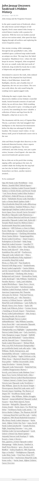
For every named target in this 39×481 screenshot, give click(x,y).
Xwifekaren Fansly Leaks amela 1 (20, 410)
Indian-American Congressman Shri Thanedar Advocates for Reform (18, 292)
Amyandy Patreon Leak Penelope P (15, 436)
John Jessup (5, 15)
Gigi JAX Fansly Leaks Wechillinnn (14, 183)
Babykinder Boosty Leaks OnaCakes (21, 199)
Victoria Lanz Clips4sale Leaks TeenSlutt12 (17, 383)
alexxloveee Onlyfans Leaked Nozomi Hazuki (18, 188)
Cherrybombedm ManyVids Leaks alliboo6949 (19, 204)
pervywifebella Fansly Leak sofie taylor (16, 348)
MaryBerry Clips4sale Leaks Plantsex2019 (17, 215)
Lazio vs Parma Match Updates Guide (15, 201)
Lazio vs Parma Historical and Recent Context (19, 217)
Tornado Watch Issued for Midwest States (17, 223)
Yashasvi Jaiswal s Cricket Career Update (18, 380)
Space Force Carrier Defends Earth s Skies (17, 375)
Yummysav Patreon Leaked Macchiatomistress (19, 378)
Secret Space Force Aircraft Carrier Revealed (18, 212)
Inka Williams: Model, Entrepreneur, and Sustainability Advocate (19, 351)
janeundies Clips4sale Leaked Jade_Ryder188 (18, 220)
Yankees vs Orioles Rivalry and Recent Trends (19, 191)
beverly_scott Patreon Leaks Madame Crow (18, 372)
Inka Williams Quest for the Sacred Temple (18, 386)
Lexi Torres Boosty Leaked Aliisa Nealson (18, 193)
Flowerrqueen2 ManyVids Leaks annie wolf (18, 388)
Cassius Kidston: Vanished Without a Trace (19, 207)
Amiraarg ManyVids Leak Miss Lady (16, 415)
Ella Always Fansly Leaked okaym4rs (15, 420)
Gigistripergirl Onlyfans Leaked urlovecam (17, 209)
